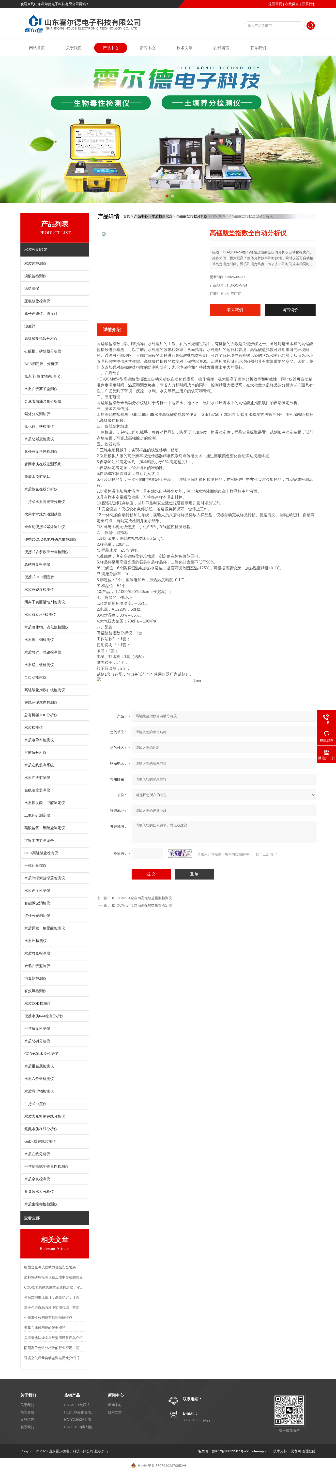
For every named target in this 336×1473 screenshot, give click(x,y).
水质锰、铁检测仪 (39, 665)
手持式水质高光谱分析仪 (44, 502)
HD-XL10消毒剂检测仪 (80, 1427)
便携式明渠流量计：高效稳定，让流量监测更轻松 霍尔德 (55, 1297)
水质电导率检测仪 (39, 740)
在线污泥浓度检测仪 (41, 702)
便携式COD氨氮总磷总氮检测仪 (50, 539)
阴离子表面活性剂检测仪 (44, 602)
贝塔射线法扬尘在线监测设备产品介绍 (53, 1338)
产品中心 (111, 48)
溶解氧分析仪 (35, 753)
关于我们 (74, 48)
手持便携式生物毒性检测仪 (46, 1167)
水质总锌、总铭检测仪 (42, 652)
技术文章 (184, 48)
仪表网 (295, 1451)
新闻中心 (147, 48)
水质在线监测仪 (37, 778)
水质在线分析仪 (37, 1154)
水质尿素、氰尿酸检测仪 (44, 928)
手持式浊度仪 (35, 1104)
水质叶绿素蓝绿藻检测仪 (44, 878)
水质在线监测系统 (39, 765)
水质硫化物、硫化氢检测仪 (46, 627)
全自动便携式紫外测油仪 (44, 527)
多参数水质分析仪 (39, 1192)
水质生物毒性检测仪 (41, 1204)
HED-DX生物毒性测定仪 (80, 1412)
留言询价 (290, 310)
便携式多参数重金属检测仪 (46, 552)
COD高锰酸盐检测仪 (41, 853)
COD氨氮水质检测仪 (41, 1054)
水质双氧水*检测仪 (40, 615)
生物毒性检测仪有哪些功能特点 (48, 1318)
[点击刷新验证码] (180, 853)
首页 (126, 216)
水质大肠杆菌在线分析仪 (44, 1116)
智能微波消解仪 (37, 903)
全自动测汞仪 (35, 677)
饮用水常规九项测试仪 (42, 514)
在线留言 (292, 4)
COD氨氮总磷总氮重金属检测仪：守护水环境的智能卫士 (55, 1287)
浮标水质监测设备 (39, 840)
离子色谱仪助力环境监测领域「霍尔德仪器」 (55, 1307)
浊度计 (29, 326)
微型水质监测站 (37, 477)
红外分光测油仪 (37, 916)
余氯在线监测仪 (37, 966)
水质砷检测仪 (35, 263)
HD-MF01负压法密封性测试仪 (80, 1405)
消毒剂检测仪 (35, 978)
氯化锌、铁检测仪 (39, 426)
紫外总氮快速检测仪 (41, 452)
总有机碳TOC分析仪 (41, 715)
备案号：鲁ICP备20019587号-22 (223, 1451)
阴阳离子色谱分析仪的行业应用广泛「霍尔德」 (55, 1348)
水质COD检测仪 (37, 1003)
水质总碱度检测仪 (39, 439)
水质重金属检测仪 (39, 1066)
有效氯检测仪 (35, 991)
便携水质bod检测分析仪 (43, 1016)
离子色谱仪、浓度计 (41, 314)
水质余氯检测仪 (37, 1179)
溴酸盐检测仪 (35, 276)
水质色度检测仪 (37, 891)
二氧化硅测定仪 (37, 815)
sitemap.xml (261, 1451)
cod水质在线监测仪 (40, 1141)
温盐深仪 (31, 288)
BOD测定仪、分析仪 (41, 364)
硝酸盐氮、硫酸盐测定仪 (44, 828)
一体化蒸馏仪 (35, 865)
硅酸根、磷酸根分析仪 (42, 351)
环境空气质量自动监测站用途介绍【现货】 (55, 1358)
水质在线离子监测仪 (41, 389)
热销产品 (72, 1395)
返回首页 (275, 4)
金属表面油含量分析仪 (42, 401)
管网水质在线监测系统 (42, 464)
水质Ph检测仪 (35, 941)
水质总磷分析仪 (37, 1041)
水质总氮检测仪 (37, 953)
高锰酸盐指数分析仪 (41, 339)
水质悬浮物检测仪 (39, 1091)
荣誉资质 (27, 1412)
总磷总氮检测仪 (37, 564)
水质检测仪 (33, 727)
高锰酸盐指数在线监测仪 (44, 690)
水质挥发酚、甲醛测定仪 (44, 803)
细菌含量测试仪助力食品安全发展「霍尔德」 (55, 1267)
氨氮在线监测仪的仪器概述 (44, 1328)
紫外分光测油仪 (37, 414)
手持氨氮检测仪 (37, 1029)
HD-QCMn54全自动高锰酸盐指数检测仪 (141, 898)
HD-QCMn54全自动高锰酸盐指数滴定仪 (141, 905)
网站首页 (37, 48)
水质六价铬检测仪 (39, 1079)
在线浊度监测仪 (37, 790)
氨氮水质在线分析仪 (41, 1129)
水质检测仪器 (162, 216)
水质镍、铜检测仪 (39, 640)
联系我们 (309, 4)
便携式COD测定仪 (39, 577)
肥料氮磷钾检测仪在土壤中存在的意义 (53, 1277)
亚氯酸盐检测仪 (37, 301)
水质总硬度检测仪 (39, 590)
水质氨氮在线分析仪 (41, 489)
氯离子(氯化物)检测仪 (42, 376)
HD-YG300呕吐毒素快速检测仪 (80, 1420)
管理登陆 (309, 1451)
